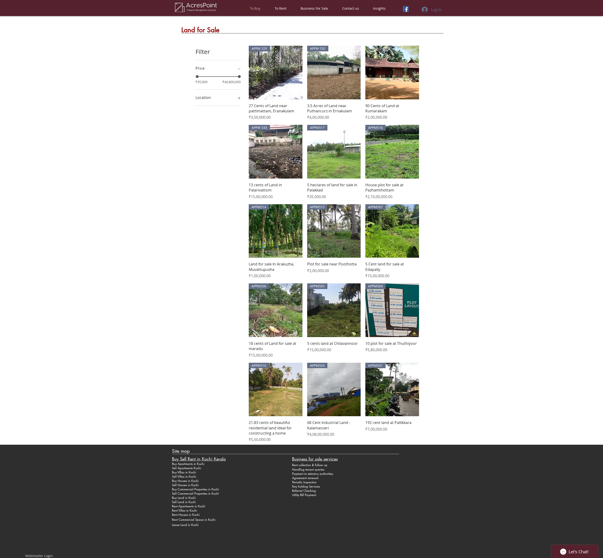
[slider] (197, 76)
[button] (280, 8)
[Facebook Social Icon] (406, 9)
